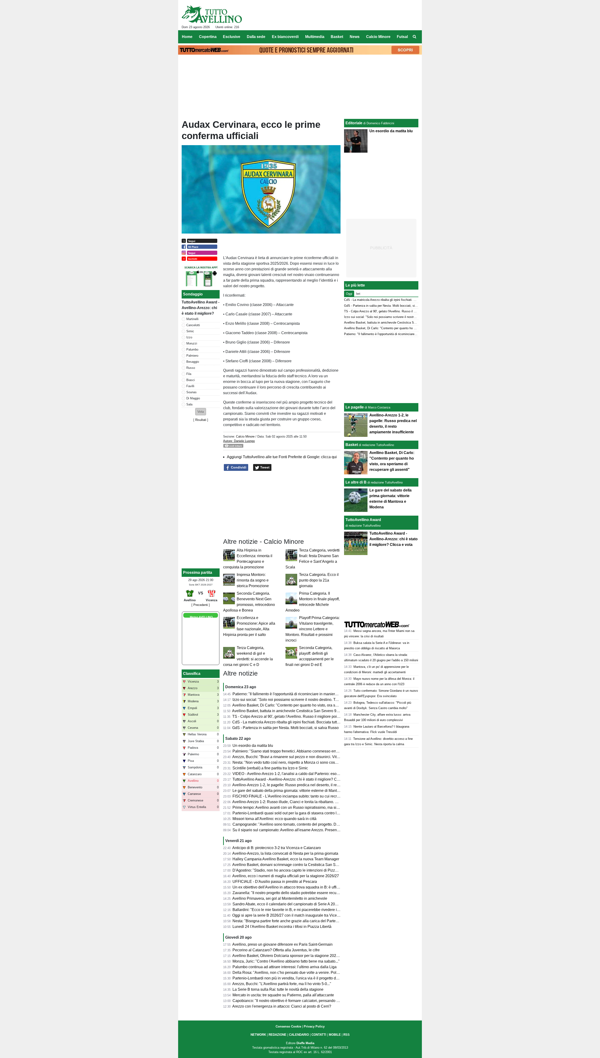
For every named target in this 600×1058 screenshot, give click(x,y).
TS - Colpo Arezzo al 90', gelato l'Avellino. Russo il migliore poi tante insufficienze (300, 716)
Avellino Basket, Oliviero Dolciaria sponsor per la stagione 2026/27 (287, 956)
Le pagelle (354, 407)
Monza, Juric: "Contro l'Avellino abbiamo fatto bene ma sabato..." (286, 961)
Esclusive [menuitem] (231, 37)
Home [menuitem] (187, 37)
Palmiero (192, 355)
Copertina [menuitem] (208, 37)
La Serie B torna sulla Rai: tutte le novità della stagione (277, 989)
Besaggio (192, 361)
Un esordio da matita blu (252, 746)
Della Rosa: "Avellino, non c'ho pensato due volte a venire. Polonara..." (291, 973)
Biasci (190, 380)
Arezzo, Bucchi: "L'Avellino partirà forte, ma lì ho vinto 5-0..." (281, 984)
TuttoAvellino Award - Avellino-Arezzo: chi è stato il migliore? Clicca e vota (294, 779)
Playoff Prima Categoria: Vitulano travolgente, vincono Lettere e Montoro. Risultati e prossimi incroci (312, 629)
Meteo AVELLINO (201, 617)
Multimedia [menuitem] (314, 37)
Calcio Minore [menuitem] (378, 37)
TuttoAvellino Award (363, 520)
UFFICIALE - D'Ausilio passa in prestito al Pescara (274, 882)
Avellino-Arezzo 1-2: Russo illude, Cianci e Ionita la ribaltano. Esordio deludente (298, 802)
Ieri (358, 293)
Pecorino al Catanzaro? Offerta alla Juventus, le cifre (276, 950)
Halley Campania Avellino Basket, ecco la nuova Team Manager (285, 859)
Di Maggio (193, 398)
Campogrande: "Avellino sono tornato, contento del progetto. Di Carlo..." (292, 824)
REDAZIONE (277, 1034)
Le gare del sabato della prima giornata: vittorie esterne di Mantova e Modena (296, 791)
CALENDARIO (299, 1034)
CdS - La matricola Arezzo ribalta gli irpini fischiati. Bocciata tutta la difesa (293, 722)
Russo (190, 368)
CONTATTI (318, 1034)
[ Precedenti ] (200, 605)
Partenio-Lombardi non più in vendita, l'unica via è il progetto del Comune (293, 978)
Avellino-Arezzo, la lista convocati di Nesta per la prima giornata (285, 853)
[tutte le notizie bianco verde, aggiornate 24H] (212, 14)
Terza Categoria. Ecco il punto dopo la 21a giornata (319, 580)
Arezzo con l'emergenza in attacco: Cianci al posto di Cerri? (281, 1006)
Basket (351, 445)
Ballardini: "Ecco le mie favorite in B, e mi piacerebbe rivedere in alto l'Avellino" (298, 910)
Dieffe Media (305, 1043)
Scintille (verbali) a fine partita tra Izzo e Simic (270, 768)
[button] (200, 411)
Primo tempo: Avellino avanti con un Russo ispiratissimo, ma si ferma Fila (293, 807)
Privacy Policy (314, 1026)
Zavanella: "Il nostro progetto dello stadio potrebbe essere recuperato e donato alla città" (305, 893)
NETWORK (258, 1034)
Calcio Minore (245, 436)
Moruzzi (191, 343)
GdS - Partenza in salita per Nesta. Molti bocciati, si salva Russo (285, 728)
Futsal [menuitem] (402, 37)
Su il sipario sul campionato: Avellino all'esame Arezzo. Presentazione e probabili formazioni (309, 830)
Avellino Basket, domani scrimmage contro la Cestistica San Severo (288, 865)
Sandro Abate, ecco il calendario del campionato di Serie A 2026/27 (288, 904)
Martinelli (192, 319)
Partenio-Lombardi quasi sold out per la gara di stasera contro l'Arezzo (290, 813)
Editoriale (353, 123)
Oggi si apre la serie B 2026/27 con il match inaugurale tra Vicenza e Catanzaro (298, 915)
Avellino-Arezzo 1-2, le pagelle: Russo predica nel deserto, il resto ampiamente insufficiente (308, 785)
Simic (190, 331)
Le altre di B (356, 482)
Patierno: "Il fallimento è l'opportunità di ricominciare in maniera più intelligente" (298, 694)
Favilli (190, 386)
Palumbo (192, 349)
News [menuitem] (355, 37)
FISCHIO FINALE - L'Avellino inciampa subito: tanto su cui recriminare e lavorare (299, 796)
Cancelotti (193, 325)
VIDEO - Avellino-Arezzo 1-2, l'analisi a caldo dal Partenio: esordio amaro (293, 774)
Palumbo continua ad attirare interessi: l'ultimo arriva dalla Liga (284, 967)
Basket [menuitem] (337, 37)
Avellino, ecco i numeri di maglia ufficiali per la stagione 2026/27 (285, 876)
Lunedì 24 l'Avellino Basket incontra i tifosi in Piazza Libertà (281, 927)
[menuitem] (414, 37)
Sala (189, 404)
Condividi (238, 467)
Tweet (264, 467)
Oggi (349, 293)
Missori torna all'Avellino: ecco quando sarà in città (274, 819)
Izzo (189, 337)
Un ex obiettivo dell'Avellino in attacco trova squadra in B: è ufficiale (288, 887)
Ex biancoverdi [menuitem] (285, 37)
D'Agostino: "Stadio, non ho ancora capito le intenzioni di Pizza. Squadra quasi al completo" (308, 870)
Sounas (191, 392)
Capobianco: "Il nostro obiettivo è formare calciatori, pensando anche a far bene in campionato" (311, 1001)
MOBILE (335, 1034)
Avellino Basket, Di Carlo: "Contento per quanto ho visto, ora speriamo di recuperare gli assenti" (311, 705)
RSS (346, 1034)
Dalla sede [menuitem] (256, 37)
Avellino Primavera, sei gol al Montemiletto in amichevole (279, 898)
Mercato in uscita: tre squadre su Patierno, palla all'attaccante (283, 995)
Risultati (200, 420)
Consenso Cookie (288, 1026)
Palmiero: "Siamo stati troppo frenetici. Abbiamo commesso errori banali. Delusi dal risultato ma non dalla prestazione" (330, 751)
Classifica (191, 674)
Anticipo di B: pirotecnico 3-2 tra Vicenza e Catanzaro (276, 848)
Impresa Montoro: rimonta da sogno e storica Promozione (253, 580)
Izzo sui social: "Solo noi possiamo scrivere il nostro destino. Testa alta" (291, 700)
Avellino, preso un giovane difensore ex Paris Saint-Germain (282, 944)
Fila (188, 374)
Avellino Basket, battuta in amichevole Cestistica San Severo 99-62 (288, 711)
